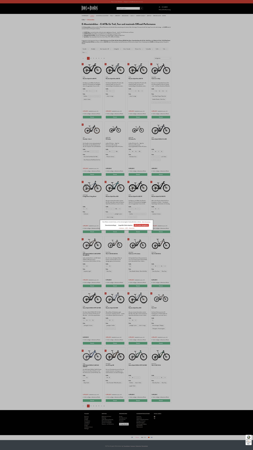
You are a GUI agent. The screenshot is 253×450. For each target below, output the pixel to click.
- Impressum (121, 228)
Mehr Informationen (146, 222)
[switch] (248, 443)
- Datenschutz (131, 228)
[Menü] (251, 435)
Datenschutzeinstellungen (110, 225)
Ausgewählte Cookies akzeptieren (125, 225)
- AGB (126, 228)
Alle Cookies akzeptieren (141, 225)
